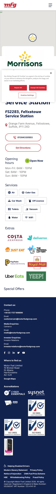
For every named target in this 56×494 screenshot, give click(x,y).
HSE (6, 477)
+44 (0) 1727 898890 (13, 313)
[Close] (51, 73)
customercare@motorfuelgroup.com (20, 319)
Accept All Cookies (37, 88)
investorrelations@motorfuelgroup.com (22, 346)
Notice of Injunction (12, 474)
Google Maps (10, 379)
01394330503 (25, 137)
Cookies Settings (27, 95)
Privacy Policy (36, 470)
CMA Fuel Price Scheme (34, 474)
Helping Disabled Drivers (19, 466)
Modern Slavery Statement (15, 470)
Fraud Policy (38, 477)
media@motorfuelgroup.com (17, 333)
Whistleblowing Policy (20, 477)
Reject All (18, 88)
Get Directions (23, 147)
